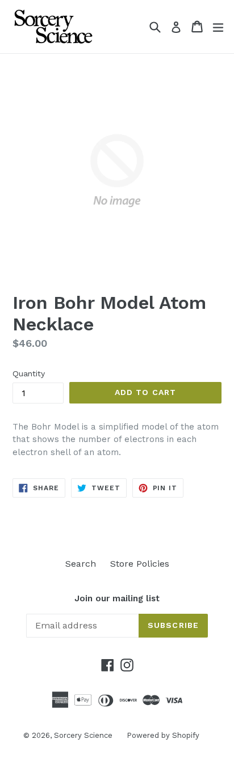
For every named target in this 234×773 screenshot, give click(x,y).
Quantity (28, 373)
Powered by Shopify (163, 735)
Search (80, 563)
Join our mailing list (117, 598)
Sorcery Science (83, 735)
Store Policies (139, 563)
